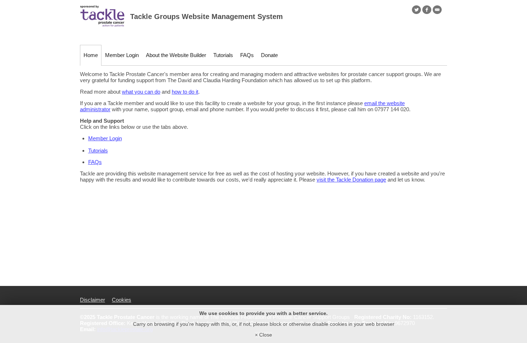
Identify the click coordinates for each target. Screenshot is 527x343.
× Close (263, 335)
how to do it (185, 92)
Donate (269, 55)
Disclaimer (92, 300)
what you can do (141, 92)
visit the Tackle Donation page (351, 180)
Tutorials (223, 55)
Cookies (121, 300)
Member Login (122, 55)
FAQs (247, 55)
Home (91, 55)
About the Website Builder (176, 55)
